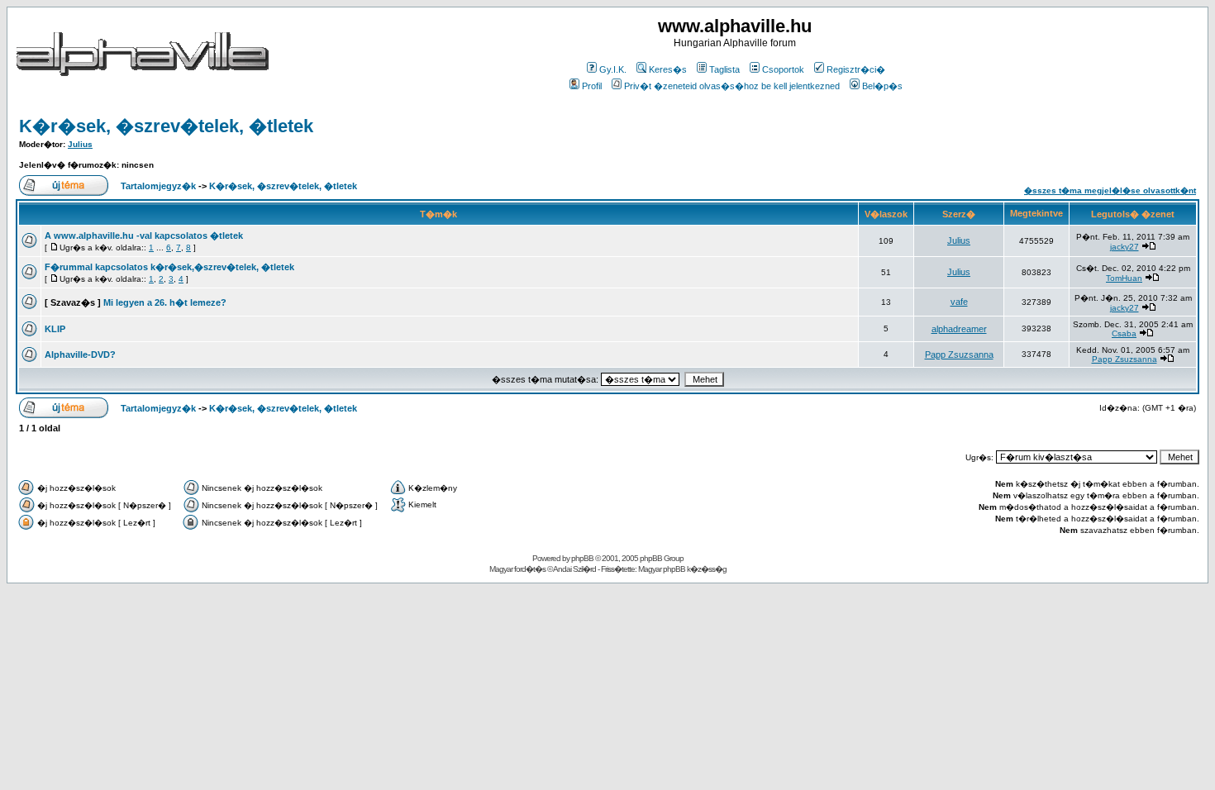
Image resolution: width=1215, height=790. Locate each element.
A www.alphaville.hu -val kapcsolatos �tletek (144, 235)
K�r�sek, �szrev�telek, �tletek (166, 126)
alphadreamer (959, 329)
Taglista (724, 69)
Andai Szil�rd (574, 568)
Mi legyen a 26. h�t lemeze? (164, 302)
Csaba (1124, 333)
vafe (959, 302)
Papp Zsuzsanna (959, 354)
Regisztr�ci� (856, 69)
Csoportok (783, 69)
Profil (592, 86)
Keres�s (668, 69)
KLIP (55, 329)
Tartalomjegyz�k (158, 186)
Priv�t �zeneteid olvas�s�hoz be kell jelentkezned (732, 86)
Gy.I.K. (613, 69)
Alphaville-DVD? (80, 354)
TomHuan (1124, 278)
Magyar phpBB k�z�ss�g (682, 568)
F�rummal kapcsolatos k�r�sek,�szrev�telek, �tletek (169, 267)
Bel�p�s (882, 86)
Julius (80, 144)
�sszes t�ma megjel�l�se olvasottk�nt (1110, 190)
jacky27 (1124, 246)
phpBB (582, 558)
